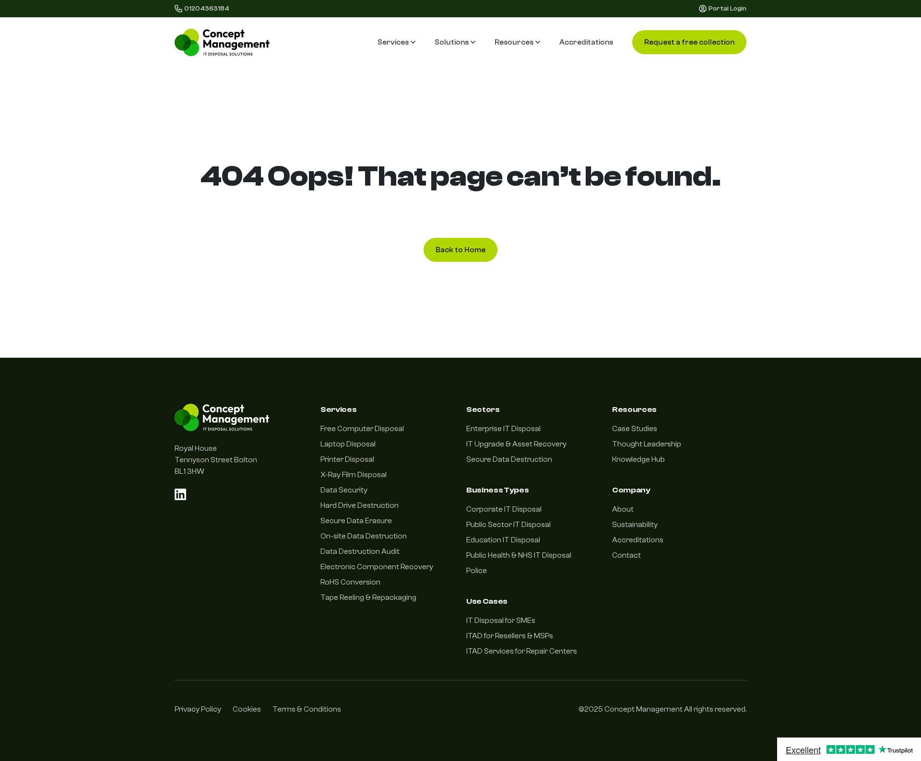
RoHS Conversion (350, 582)
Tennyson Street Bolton (216, 460)
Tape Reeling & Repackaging (368, 597)
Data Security (343, 490)
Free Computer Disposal (362, 428)
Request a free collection (689, 42)
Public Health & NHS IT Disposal (518, 555)
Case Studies (634, 428)
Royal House (196, 448)
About (623, 509)
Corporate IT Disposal (504, 509)
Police (476, 570)
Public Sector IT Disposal (508, 524)
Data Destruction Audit (360, 551)
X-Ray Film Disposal (353, 474)
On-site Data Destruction (363, 536)
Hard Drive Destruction (359, 505)
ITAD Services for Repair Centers (521, 651)
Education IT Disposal (503, 540)
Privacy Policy (198, 709)
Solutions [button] (452, 42)
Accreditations (586, 42)
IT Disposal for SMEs (500, 620)
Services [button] (393, 42)
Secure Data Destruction (509, 459)
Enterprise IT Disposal (503, 428)
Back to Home (460, 250)
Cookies (247, 709)
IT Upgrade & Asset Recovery (516, 444)
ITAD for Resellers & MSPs (509, 636)
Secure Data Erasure (356, 520)
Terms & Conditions (306, 709)
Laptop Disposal (348, 444)
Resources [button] (514, 42)
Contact (626, 555)
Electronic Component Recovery (376, 566)
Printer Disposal (347, 459)
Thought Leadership (646, 444)
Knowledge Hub (638, 459)
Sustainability (635, 524)
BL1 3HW (189, 471)
